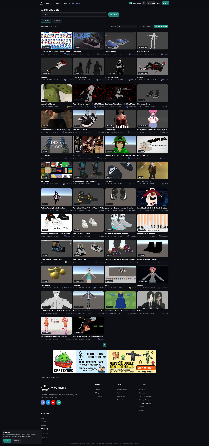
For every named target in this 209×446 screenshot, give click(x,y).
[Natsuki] (152, 277)
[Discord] (43, 402)
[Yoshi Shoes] (56, 277)
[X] (48, 402)
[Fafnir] (152, 303)
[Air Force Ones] (152, 147)
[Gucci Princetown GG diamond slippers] (120, 251)
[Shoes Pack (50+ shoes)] (152, 225)
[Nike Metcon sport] (88, 121)
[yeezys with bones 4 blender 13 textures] (120, 200)
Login (159, 3)
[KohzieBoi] (152, 69)
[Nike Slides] (120, 173)
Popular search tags (52, 377)
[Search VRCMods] (144, 3)
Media (58, 20)
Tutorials (66, 3)
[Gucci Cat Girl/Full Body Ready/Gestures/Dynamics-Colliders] (152, 200)
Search (97, 389)
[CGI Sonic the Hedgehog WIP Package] (56, 43)
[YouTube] (53, 402)
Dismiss (17, 441)
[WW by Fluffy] (120, 121)
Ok (7, 441)
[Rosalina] (88, 277)
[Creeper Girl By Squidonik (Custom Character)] (120, 147)
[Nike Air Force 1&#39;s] (88, 225)
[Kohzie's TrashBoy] (120, 69)
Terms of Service (145, 396)
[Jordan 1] (120, 277)
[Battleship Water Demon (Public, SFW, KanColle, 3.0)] (120, 96)
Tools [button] (57, 3)
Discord (77, 3)
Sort (140, 26)
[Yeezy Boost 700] (88, 251)
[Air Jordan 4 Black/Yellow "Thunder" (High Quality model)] (88, 200)
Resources (121, 396)
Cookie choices (145, 403)
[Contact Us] (58, 402)
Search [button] (48, 3)
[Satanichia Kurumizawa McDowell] (56, 328)
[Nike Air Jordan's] (152, 96)
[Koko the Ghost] (152, 43)
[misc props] (56, 173)
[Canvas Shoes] (120, 43)
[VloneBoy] (88, 147)
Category (114, 26)
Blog (97, 393)
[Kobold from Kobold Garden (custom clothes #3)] (120, 303)
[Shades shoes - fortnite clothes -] (88, 173)
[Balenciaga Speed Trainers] (152, 251)
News (119, 393)
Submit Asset (162, 26)
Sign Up (43, 422)
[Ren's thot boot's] (152, 173)
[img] (104, 361)
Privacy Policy (144, 400)
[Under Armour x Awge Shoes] (56, 251)
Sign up (165, 3)
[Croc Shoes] (56, 147)
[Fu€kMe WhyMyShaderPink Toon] (56, 200)
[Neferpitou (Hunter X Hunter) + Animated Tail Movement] (88, 328)
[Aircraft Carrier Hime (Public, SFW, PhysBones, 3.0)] (88, 96)
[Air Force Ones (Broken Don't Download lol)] (56, 225)
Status (141, 410)
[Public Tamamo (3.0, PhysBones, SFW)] (56, 121)
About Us (142, 389)
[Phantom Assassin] (88, 69)
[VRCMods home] (42, 3)
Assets (47, 20)
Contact (142, 393)
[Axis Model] (88, 43)
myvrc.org (44, 437)
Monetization (122, 389)
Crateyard (44, 434)
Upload (152, 3)
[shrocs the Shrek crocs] (56, 96)
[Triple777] (56, 69)
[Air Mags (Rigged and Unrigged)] (120, 225)
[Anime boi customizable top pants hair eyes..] (88, 303)
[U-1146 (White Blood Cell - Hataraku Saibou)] (56, 303)
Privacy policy (26, 436)
